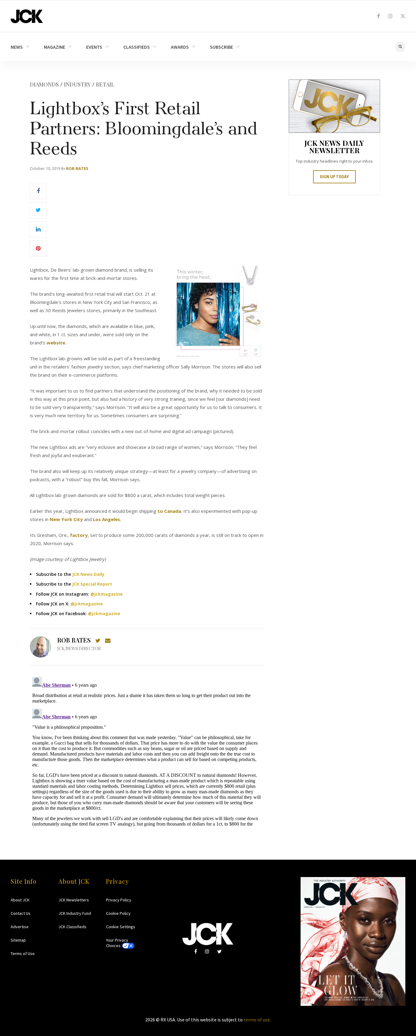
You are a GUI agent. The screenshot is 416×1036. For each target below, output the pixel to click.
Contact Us (20, 913)
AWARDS (180, 47)
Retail (105, 84)
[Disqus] (147, 751)
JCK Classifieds (72, 926)
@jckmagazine (106, 594)
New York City (66, 519)
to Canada (169, 511)
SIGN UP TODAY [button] (334, 177)
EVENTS (94, 47)
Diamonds (44, 84)
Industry (77, 84)
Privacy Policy (118, 900)
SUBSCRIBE (221, 47)
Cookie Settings (120, 926)
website (56, 343)
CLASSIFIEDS (136, 47)
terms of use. (257, 1020)
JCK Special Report (92, 584)
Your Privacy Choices (117, 942)
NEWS (17, 47)
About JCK (20, 900)
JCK (27, 16)
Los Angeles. (107, 519)
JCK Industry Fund (74, 913)
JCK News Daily (88, 574)
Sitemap (18, 940)
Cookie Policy (118, 913)
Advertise (20, 926)
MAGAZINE (54, 47)
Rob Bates (77, 168)
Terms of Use (23, 953)
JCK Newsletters (73, 900)
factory (79, 535)
